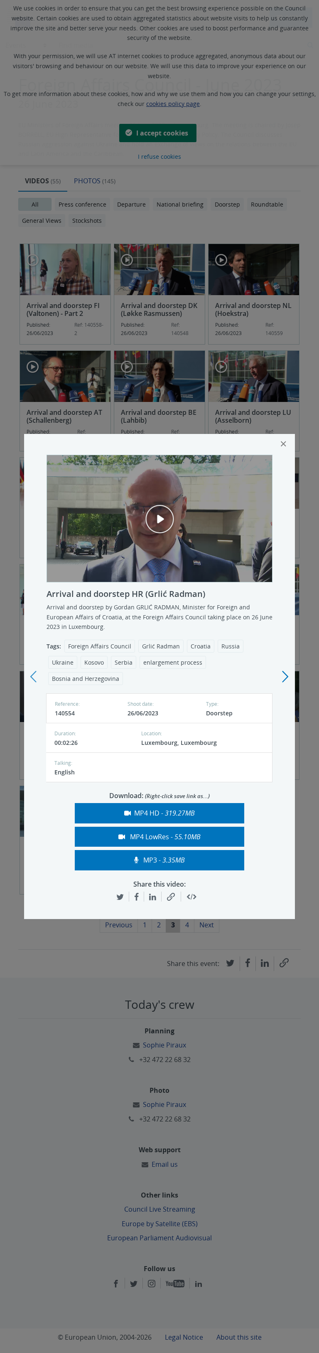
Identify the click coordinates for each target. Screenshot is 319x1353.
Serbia (124, 662)
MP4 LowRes (164, 836)
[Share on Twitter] (120, 896)
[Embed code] (191, 897)
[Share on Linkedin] (152, 896)
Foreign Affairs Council (99, 646)
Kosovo (94, 662)
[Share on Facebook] (136, 896)
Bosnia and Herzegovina (85, 679)
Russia (230, 646)
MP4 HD (164, 813)
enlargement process (172, 662)
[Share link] (171, 897)
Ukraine (63, 662)
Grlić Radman (161, 646)
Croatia (201, 646)
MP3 (163, 860)
